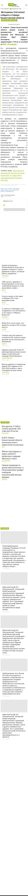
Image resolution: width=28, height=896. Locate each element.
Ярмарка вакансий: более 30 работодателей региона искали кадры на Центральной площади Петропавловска (14, 353)
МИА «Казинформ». (10, 44)
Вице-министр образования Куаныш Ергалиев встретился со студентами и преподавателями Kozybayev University (12, 175)
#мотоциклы (16, 188)
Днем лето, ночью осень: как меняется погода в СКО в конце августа (14, 325)
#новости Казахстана (6, 190)
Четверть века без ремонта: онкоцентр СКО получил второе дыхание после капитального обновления (14, 338)
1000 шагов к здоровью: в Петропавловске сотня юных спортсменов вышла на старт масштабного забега (13, 285)
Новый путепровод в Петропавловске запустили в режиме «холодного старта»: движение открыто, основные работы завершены (13, 269)
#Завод (2, 188)
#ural (6, 188)
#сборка (10, 188)
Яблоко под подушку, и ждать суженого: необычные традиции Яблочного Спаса (11, 455)
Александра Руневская (9, 195)
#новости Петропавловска (7, 191)
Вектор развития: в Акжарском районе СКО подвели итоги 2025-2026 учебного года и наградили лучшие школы (13, 367)
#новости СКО (15, 190)
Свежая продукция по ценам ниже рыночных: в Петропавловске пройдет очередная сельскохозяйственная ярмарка (13, 471)
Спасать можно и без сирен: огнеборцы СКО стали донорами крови (12, 298)
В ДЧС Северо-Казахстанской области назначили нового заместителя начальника (12, 441)
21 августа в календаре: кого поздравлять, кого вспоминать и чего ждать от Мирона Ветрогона (13, 312)
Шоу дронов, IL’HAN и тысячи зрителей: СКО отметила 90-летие (11, 428)
